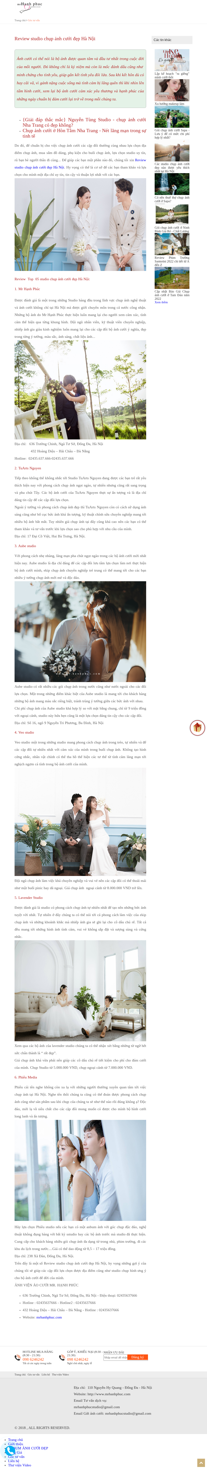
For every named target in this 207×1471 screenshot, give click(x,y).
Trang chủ (20, 20)
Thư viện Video (60, 1374)
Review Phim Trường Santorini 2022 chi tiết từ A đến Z (172, 261)
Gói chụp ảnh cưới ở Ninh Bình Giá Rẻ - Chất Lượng (172, 229)
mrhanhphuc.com (49, 1317)
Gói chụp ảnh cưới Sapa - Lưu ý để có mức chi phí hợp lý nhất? (172, 133)
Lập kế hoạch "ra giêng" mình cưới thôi (172, 75)
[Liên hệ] (10, 1454)
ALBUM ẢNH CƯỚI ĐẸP (28, 1448)
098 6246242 (33, 1359)
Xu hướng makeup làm (169, 103)
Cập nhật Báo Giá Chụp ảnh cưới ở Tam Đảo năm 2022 (172, 295)
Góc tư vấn (34, 20)
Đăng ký (137, 1357)
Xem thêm (161, 302)
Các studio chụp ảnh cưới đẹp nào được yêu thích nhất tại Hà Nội (172, 167)
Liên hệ (46, 1374)
